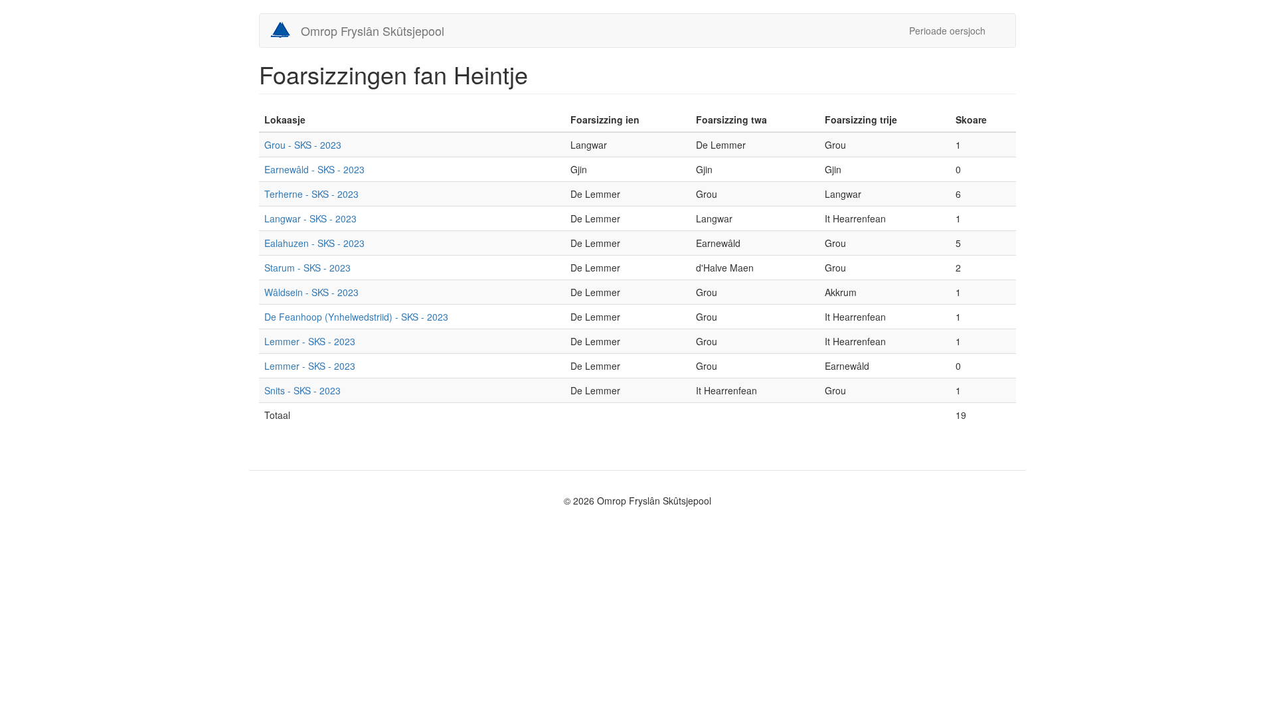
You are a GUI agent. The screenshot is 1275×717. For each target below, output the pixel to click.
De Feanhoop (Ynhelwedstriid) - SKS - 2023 (356, 316)
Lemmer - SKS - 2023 (309, 341)
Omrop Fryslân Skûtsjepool (372, 30)
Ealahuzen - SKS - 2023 (314, 243)
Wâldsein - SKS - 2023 (311, 292)
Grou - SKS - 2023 (302, 144)
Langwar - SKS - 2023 (310, 218)
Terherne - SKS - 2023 (311, 193)
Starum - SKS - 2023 (307, 267)
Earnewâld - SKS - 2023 (314, 169)
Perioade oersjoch (947, 30)
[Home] (285, 29)
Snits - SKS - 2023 (302, 390)
